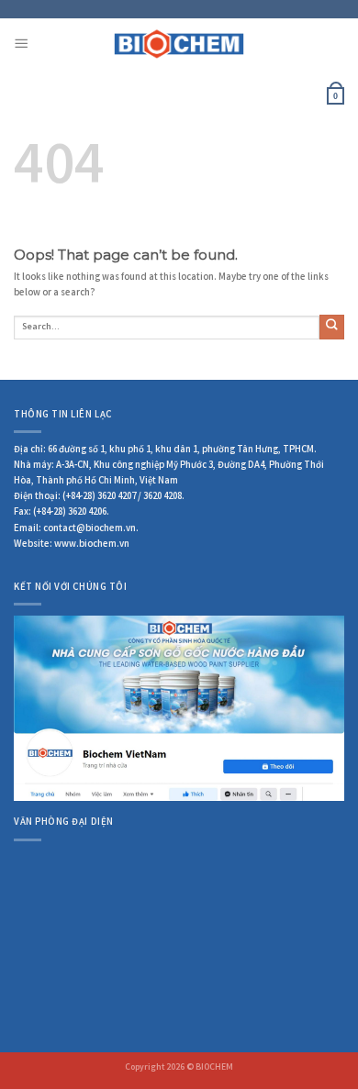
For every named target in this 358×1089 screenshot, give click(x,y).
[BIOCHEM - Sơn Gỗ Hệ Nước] (179, 43)
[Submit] (331, 327)
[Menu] (21, 44)
